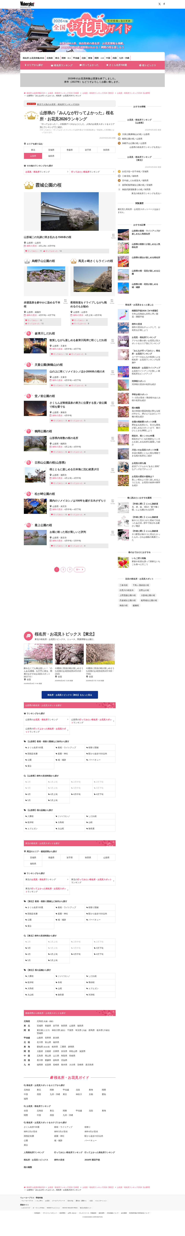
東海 (90, 58)
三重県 (63, 1046)
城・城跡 (62, 759)
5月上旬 (54, 800)
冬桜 (60, 982)
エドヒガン (32, 828)
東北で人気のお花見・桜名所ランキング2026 (58, 104)
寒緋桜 (91, 982)
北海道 (50, 58)
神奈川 (79, 1094)
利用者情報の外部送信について (139, 1213)
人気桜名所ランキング (34, 1152)
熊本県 (64, 1064)
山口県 (56, 1055)
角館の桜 (124, 605)
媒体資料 (101, 1213)
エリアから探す (35, 65)
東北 (57, 58)
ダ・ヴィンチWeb (38, 1208)
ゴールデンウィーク (58, 1201)
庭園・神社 (63, 753)
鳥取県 (64, 1055)
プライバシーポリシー (50, 1213)
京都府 (48, 1051)
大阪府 (40, 1051)
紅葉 (91, 1201)
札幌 (46, 1021)
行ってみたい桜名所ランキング (68, 1152)
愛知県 (40, 1046)
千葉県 (70, 1030)
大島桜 (61, 822)
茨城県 (40, 1033)
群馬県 (92, 1030)
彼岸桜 (30, 822)
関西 (97, 58)
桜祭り (88, 1127)
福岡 (26, 1098)
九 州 (27, 1064)
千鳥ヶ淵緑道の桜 (141, 585)
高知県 (64, 1060)
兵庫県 (56, 1051)
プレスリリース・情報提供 (87, 1213)
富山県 (48, 1042)
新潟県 (56, 1037)
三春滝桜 (124, 585)
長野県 (48, 1037)
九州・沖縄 (124, 58)
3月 (29, 948)
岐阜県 (55, 1046)
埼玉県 (78, 1030)
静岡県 (71, 1046)
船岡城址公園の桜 (149, 600)
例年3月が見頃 (60, 1131)
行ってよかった (91, 65)
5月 (29, 800)
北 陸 (27, 1042)
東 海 (27, 1046)
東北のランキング (40, 879)
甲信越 (76, 58)
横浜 (63, 1030)
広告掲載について (113, 1213)
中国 (108, 58)
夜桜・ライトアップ (67, 747)
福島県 (51, 156)
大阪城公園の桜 (148, 595)
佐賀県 (48, 1064)
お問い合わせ (72, 1213)
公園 (29, 759)
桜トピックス (149, 65)
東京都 (40, 1030)
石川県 (40, 1042)
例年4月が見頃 (91, 1131)
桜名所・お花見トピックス (36, 1159)
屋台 (29, 765)
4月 (29, 794)
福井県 (56, 1042)
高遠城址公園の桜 (128, 600)
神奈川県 (56, 1030)
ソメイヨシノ (64, 816)
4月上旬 (54, 794)
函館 (51, 1021)
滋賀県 (82, 1051)
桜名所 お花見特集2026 (33, 58)
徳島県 (56, 1060)
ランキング (37, 171)
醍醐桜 (136, 605)
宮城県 (51, 149)
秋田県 (106, 149)
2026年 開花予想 (92, 1159)
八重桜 (30, 816)
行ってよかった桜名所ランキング (100, 1152)
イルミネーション (101, 1201)
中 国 (27, 1055)
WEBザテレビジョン (53, 1208)
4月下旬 (99, 794)
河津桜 (91, 994)
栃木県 (100, 1030)
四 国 (27, 1060)
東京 (69, 58)
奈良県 (64, 1051)
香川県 (40, 1060)
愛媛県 (48, 1060)
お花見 (47, 1201)
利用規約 (37, 1213)
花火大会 (70, 1201)
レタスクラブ (26, 1208)
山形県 (106, 857)
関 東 (27, 1030)
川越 (84, 1030)
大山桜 (61, 828)
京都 (102, 58)
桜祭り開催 (93, 747)
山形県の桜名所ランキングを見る (145, 147)
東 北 (27, 1025)
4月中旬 (77, 794)
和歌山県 (73, 1051)
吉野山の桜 (144, 590)
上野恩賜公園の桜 (128, 595)
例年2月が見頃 (30, 1131)
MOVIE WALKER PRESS (69, 1208)
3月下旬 (99, 948)
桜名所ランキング (63, 65)
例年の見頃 (59, 1159)
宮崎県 (80, 1064)
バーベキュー (94, 759)
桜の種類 (28, 1167)
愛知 (104, 1094)
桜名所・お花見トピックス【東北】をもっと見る (70, 694)
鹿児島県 (89, 1064)
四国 (115, 58)
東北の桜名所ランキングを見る (146, 193)
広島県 (40, 1055)
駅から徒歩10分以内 (97, 753)
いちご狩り (39, 1201)
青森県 (70, 149)
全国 (26, 1110)
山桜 (90, 822)
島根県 (72, 1055)
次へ (78, 569)
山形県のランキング (41, 719)
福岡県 (40, 1064)
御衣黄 (91, 828)
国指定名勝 (32, 753)
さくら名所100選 (118, 65)
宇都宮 (106, 1030)
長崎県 (56, 1064)
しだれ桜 (92, 816)
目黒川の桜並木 (127, 590)
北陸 (84, 58)
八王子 (46, 1030)
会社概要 (124, 1213)
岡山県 (48, 1055)
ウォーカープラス (27, 1201)
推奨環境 (62, 1213)
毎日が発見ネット (85, 1208)
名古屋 (46, 1047)
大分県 (72, 1064)
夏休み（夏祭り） (81, 1201)
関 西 (27, 1051)
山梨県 (40, 1037)
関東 (64, 58)
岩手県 (88, 149)
